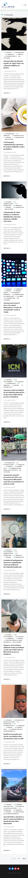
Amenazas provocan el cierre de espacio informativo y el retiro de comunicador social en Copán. (12, 307)
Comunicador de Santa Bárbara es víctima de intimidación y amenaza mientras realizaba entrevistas (11, 216)
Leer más (6, 92)
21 (19, 858)
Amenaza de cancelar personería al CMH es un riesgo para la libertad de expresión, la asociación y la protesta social (13, 479)
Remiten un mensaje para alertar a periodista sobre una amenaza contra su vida (13, 736)
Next (24, 858)
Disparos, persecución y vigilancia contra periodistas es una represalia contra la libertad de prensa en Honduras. (13, 649)
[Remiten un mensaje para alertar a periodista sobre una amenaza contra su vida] (14, 701)
